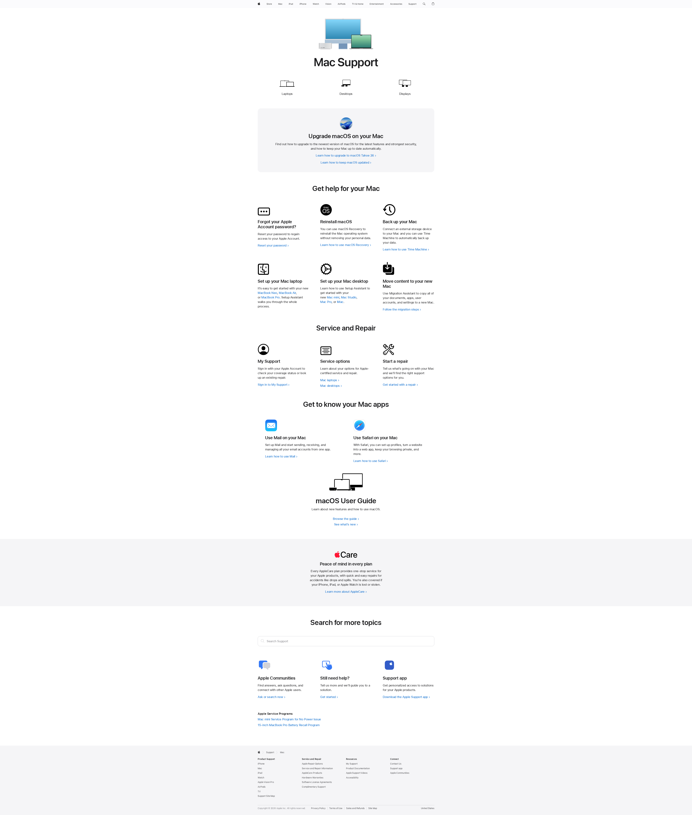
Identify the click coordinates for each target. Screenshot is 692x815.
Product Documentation (358, 768)
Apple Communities (399, 773)
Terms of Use (335, 808)
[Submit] (262, 641)
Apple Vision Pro (266, 782)
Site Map (372, 808)
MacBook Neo (267, 293)
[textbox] (346, 641)
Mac (260, 768)
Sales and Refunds (355, 808)
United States (427, 808)
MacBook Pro (270, 297)
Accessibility (352, 777)
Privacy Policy (318, 808)
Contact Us (395, 764)
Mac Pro (326, 302)
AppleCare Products (312, 773)
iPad (260, 773)
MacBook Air (287, 293)
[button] (424, 4)
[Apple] (259, 752)
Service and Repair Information (317, 768)
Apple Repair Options (312, 764)
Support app (396, 768)
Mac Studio (348, 297)
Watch (261, 777)
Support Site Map (266, 796)
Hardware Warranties (312, 777)
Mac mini (333, 297)
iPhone (261, 764)
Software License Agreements (317, 782)
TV (259, 791)
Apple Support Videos (356, 773)
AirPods (261, 787)
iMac (340, 302)
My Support (352, 764)
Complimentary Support (313, 787)
